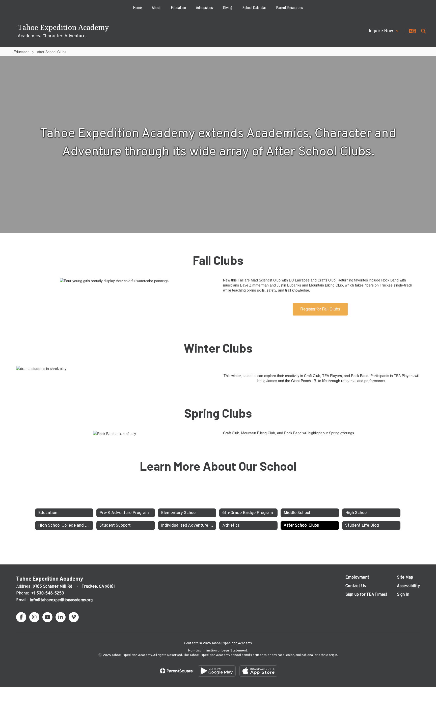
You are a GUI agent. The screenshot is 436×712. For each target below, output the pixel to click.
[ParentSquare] (176, 671)
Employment (357, 577)
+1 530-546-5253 (47, 593)
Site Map (405, 577)
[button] (384, 31)
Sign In (403, 594)
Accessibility (408, 586)
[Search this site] (423, 31)
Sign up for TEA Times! (366, 594)
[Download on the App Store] (258, 671)
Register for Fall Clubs (320, 309)
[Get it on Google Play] (217, 671)
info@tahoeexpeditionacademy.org (61, 600)
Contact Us (355, 586)
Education (22, 51)
